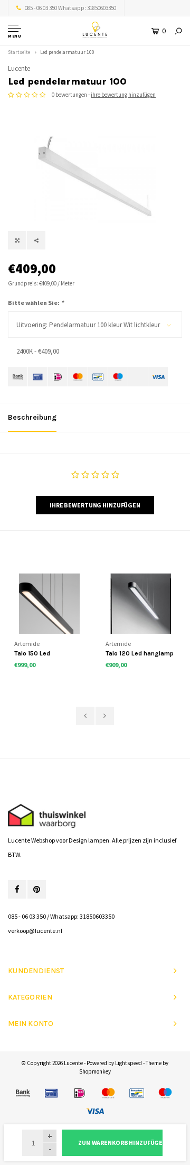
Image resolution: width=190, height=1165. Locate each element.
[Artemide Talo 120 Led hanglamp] (141, 604)
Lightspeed (128, 1063)
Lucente (19, 68)
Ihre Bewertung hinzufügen (95, 505)
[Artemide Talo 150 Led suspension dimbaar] (49, 604)
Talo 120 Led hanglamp (140, 653)
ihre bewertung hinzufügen (123, 94)
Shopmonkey (95, 1071)
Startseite (19, 52)
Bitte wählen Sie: (35, 303)
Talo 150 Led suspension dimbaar (44, 654)
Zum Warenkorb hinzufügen (120, 1142)
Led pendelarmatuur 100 (67, 52)
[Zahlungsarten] (17, 376)
